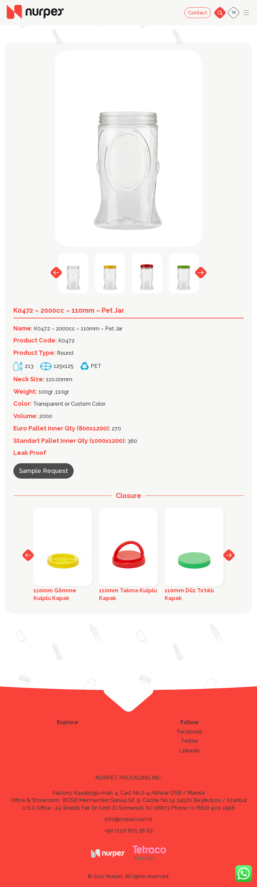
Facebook (189, 732)
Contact (197, 13)
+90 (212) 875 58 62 (128, 830)
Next (200, 272)
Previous (56, 272)
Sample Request (43, 470)
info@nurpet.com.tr (129, 819)
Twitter (189, 741)
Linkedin (189, 751)
